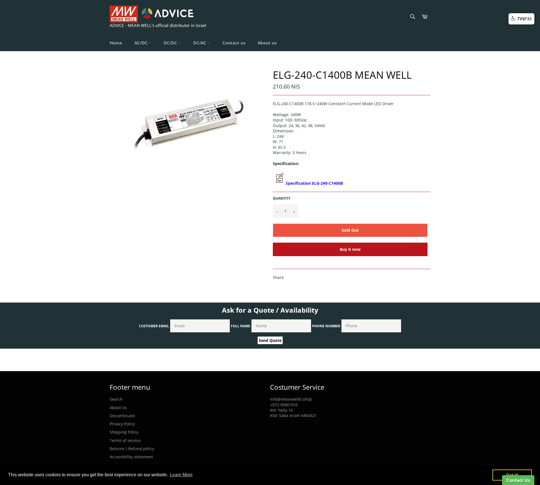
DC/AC (200, 43)
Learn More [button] (181, 474)
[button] (521, 18)
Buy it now (350, 249)
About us (267, 43)
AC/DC (141, 43)
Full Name (240, 326)
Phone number (326, 326)
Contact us (233, 43)
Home (116, 43)
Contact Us (518, 480)
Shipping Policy (124, 432)
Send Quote (270, 340)
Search (116, 399)
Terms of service (125, 440)
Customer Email (154, 326)
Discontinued (122, 415)
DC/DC (171, 43)
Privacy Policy (122, 424)
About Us (118, 407)
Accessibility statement (131, 456)
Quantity (281, 198)
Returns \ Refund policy (132, 448)
